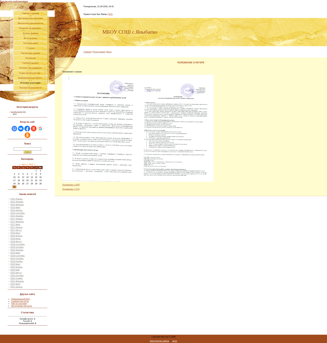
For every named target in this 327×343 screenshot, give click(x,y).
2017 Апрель (16, 227)
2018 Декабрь (16, 250)
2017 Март (15, 224)
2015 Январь (16, 199)
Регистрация (99, 52)
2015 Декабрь (16, 202)
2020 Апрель (16, 267)
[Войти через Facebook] (27, 128)
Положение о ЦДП (71, 185)
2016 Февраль (17, 204)
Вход (109, 52)
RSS (110, 14)
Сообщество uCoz (20, 301)
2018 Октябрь (17, 247)
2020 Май (14, 270)
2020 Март (15, 264)
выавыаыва (16, 112)
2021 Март (15, 284)
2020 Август (16, 273)
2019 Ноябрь (16, 261)
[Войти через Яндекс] (34, 128)
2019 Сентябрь (17, 256)
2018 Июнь (15, 238)
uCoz (174, 341)
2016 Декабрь (16, 216)
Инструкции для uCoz (21, 306)
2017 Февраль (17, 221)
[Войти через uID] (14, 128)
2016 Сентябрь (17, 213)
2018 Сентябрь (17, 244)
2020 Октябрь (17, 275)
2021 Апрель (16, 287)
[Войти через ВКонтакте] (21, 128)
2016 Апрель (16, 210)
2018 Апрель (16, 236)
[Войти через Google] (40, 129)
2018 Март (15, 233)
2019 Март (15, 253)
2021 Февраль (17, 281)
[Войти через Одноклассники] (27, 135)
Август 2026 (27, 164)
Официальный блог (20, 299)
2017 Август (16, 230)
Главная (87, 52)
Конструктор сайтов (159, 341)
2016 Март (15, 207)
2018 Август (16, 241)
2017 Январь (16, 219)
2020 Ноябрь (16, 278)
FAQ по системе (19, 303)
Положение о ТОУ (71, 189)
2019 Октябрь (17, 258)
